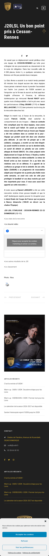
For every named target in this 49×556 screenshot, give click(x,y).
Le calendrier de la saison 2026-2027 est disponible (23, 406)
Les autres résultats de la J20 (16, 261)
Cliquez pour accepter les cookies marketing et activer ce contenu (24, 242)
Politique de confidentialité (31, 553)
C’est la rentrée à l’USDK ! (13, 384)
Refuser (24, 541)
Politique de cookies (14, 553)
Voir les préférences (24, 547)
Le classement (11, 267)
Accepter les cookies (25, 534)
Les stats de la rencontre (15, 219)
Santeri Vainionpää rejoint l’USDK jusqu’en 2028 (22, 412)
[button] (45, 521)
